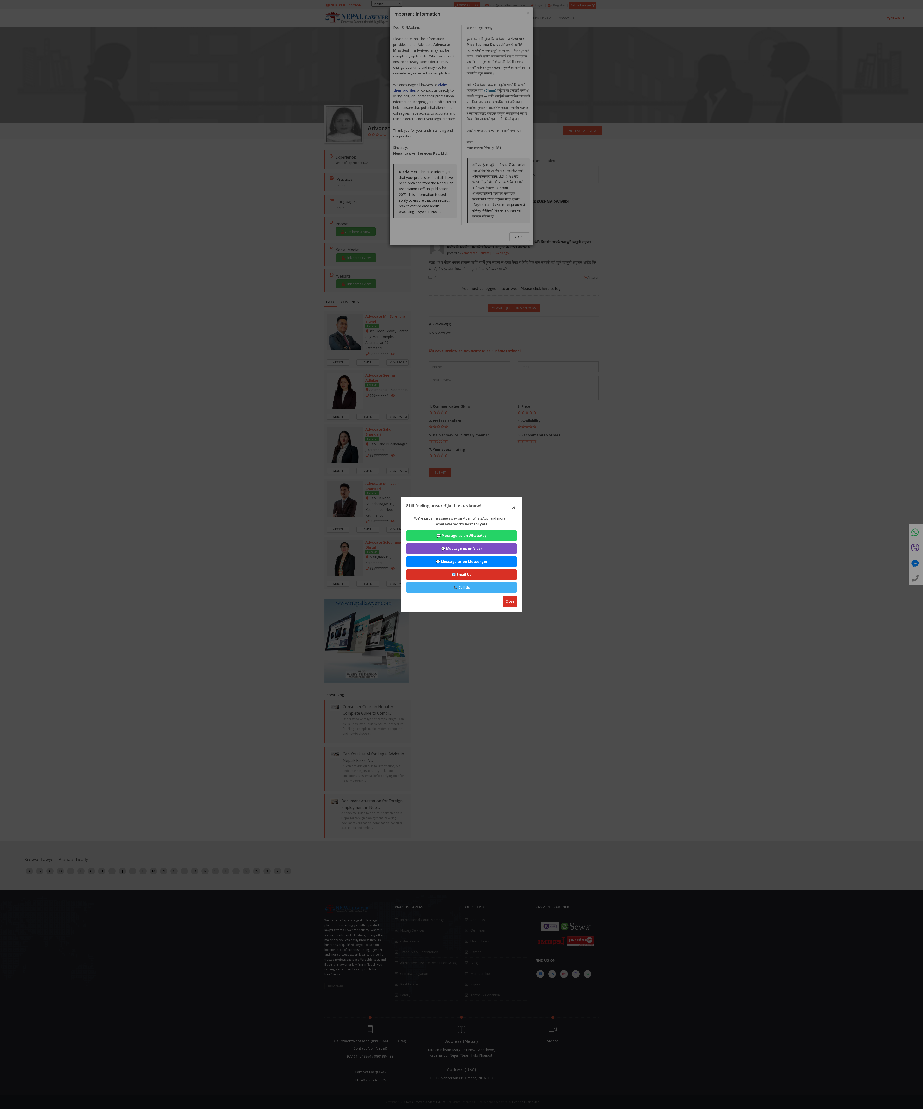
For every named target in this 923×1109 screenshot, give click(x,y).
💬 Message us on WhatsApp (462, 535)
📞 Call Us (461, 587)
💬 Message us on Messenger (461, 561)
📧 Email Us (461, 574)
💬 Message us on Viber (461, 548)
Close (510, 601)
